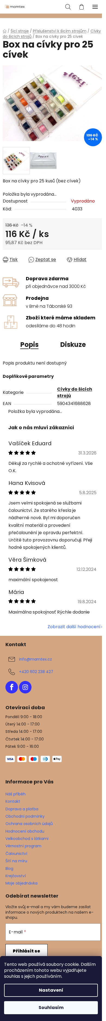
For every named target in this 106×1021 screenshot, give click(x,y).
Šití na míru (16, 861)
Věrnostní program (23, 846)
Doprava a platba (21, 809)
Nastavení (51, 990)
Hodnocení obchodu (24, 831)
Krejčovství (15, 876)
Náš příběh (15, 794)
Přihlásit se (26, 951)
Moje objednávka (21, 883)
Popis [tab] (29, 344)
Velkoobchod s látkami (26, 838)
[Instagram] (25, 687)
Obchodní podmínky (25, 816)
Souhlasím (51, 1007)
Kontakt (12, 801)
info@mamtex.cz (35, 659)
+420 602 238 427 (36, 671)
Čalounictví (16, 853)
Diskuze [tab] (73, 344)
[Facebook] (11, 687)
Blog (9, 868)
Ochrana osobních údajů (29, 823)
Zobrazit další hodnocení (74, 627)
